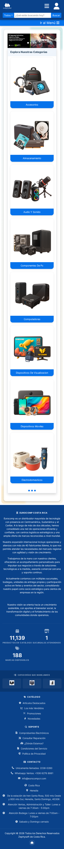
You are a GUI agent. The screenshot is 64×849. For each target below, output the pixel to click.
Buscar (56, 15)
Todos (7, 15)
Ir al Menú (48, 23)
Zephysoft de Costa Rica (31, 836)
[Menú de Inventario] (46, 6)
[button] (11, 41)
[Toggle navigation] (56, 6)
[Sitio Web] (32, 843)
